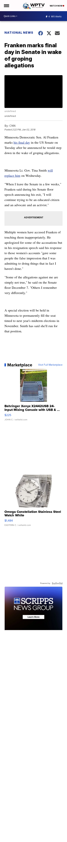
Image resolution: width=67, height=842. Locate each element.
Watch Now (56, 6)
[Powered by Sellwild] (57, 583)
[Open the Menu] (6, 5)
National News (18, 32)
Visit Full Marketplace (50, 365)
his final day (22, 142)
